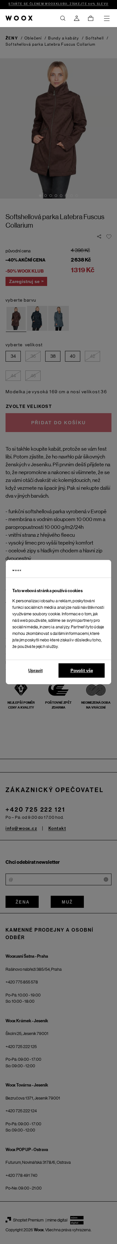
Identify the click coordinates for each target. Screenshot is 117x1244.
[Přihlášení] (76, 18)
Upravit (35, 670)
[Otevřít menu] (106, 18)
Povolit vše (82, 670)
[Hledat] (62, 18)
